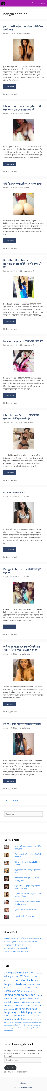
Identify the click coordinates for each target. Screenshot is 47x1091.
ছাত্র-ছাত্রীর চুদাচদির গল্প (16, 1025)
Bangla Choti (11, 94)
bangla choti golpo (10, 988)
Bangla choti (27, 972)
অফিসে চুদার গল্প (15, 1022)
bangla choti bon (27, 980)
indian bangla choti (14, 1015)
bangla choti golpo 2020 (23, 988)
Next (18, 800)
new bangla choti (13, 1019)
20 (12, 800)
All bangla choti (12, 972)
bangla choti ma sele (33, 1002)
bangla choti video (32, 1005)
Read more (9, 86)
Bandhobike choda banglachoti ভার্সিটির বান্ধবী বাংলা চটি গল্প (22, 263)
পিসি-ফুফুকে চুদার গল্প (28, 1025)
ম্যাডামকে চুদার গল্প (9, 1030)
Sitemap (23, 1083)
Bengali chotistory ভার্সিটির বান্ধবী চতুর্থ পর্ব (22, 570)
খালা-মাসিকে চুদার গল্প (34, 1022)
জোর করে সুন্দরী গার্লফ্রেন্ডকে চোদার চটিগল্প (16, 948)
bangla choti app (9, 981)
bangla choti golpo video (19, 995)
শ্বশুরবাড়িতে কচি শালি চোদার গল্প (24, 916)
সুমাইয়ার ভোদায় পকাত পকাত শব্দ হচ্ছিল (26, 909)
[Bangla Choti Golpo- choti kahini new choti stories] (4, 3)
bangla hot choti (9, 1009)
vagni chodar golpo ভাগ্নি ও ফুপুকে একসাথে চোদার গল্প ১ (23, 938)
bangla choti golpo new (28, 991)
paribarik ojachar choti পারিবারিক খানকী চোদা (23, 27)
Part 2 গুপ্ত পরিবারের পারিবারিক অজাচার (22, 724)
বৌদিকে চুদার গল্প (22, 1028)
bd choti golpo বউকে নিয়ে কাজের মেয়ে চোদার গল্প (20, 941)
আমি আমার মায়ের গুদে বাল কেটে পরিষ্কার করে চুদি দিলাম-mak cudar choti (21, 648)
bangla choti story (13, 1005)
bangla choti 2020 (15, 976)
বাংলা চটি (17, 1028)
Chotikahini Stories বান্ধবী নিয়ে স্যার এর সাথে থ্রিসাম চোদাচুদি (21, 416)
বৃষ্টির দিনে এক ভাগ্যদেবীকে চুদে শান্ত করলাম (22, 183)
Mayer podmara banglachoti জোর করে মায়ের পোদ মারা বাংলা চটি (22, 107)
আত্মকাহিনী (20, 1022)
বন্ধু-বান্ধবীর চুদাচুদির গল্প (10, 1028)
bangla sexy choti (13, 1012)
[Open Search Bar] (33, 3)
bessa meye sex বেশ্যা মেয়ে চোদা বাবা (23, 341)
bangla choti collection (15, 984)
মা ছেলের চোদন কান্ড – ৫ (14, 492)
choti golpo (28, 1012)
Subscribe (10, 1068)
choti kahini (37, 1012)
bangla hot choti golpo (26, 1008)
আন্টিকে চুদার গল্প (26, 1022)
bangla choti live (20, 1002)
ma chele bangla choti (32, 1016)
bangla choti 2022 (31, 976)
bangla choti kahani (24, 998)
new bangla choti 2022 (30, 1019)
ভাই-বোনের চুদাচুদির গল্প (31, 1028)
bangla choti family (33, 984)
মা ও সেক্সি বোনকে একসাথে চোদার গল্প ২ (16, 951)
